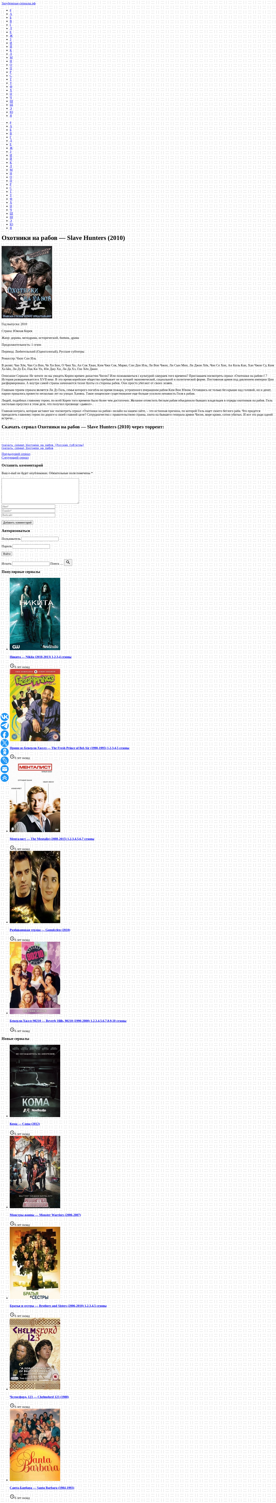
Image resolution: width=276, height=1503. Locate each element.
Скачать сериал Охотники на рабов (27, 448)
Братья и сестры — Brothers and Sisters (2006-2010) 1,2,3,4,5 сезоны (58, 1306)
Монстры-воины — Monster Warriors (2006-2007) (45, 1215)
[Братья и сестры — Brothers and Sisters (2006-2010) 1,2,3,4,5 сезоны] (35, 1298)
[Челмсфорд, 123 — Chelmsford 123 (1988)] (35, 1389)
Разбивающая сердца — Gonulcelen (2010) (40, 930)
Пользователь (11, 538)
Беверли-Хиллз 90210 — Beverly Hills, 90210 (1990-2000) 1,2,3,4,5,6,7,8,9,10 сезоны (68, 1021)
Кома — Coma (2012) (25, 1124)
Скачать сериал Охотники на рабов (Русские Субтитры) (43, 445)
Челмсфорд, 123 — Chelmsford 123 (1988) (39, 1397)
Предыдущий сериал (16, 454)
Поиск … (56, 563)
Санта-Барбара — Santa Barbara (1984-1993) (42, 1487)
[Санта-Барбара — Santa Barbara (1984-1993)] (35, 1480)
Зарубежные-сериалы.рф (19, 3)
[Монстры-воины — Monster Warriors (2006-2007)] (35, 1207)
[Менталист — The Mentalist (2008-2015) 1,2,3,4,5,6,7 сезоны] (35, 831)
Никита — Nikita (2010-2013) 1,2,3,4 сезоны (41, 657)
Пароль (7, 546)
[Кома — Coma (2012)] (35, 1116)
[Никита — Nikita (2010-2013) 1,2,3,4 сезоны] (35, 649)
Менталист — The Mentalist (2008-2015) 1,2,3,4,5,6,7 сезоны (52, 839)
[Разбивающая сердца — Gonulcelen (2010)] (35, 922)
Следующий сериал (15, 457)
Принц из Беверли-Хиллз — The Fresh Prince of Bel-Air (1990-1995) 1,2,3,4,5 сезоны (69, 748)
